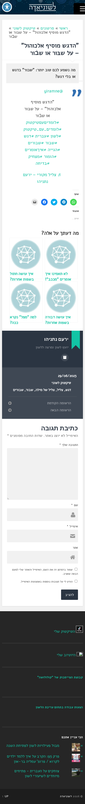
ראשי (63, 28)
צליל (60, 389)
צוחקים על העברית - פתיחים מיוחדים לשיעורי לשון (36, 773)
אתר (75, 547)
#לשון (56, 136)
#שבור (51, 143)
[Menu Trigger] (79, 8)
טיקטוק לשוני (24, 28)
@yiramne (53, 91)
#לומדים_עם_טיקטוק (42, 129)
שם (74, 505)
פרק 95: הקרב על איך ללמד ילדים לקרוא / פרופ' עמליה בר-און (33, 759)
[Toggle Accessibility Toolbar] (7, 7)
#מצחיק (35, 156)
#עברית (42, 136)
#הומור (50, 156)
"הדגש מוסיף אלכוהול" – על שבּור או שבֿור (50, 49)
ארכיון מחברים (64, 357)
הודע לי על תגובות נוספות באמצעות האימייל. (46, 582)
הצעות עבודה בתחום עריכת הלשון (59, 707)
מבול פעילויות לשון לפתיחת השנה (32, 745)
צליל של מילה (45, 389)
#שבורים (36, 143)
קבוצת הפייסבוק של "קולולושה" (60, 677)
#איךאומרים (35, 150)
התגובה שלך (68, 444)
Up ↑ (5, 796)
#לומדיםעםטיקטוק (42, 122)
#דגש (29, 136)
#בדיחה (42, 163)
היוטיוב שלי (66, 655)
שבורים (18, 389)
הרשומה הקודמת (59, 403)
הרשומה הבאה (60, 410)
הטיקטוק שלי (64, 631)
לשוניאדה (66, 796)
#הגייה (54, 150)
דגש (68, 389)
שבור (29, 389)
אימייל (72, 526)
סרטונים (47, 28)
